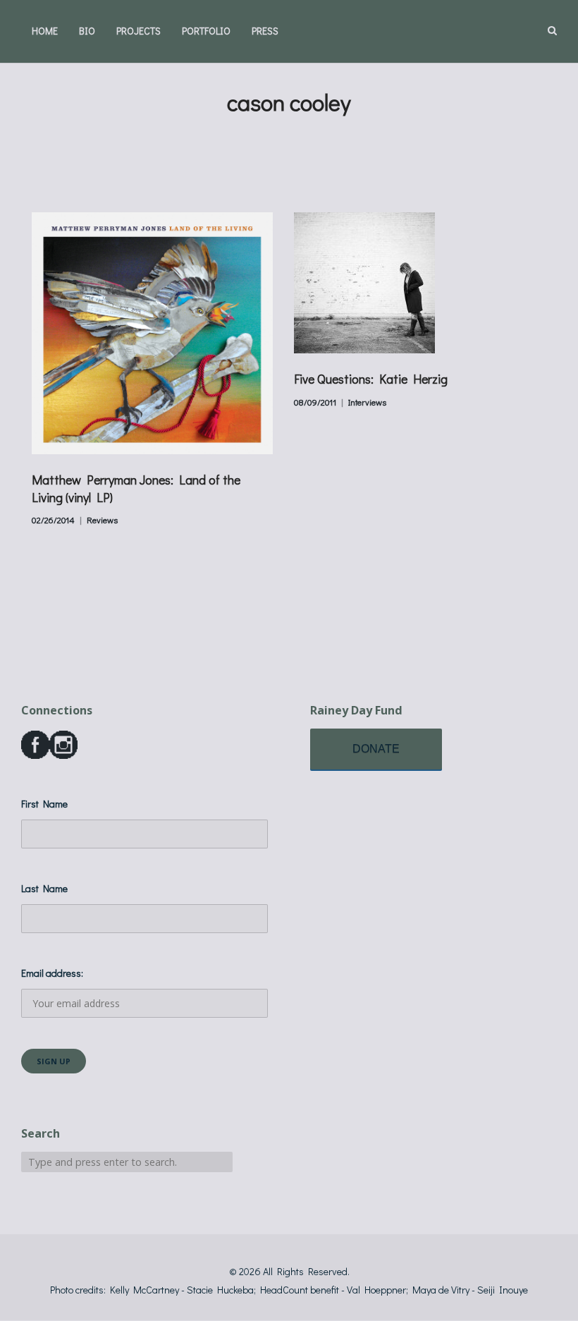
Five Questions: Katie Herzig (371, 378)
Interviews (367, 402)
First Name (44, 803)
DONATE (376, 749)
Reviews (102, 519)
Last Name (44, 888)
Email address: (52, 973)
